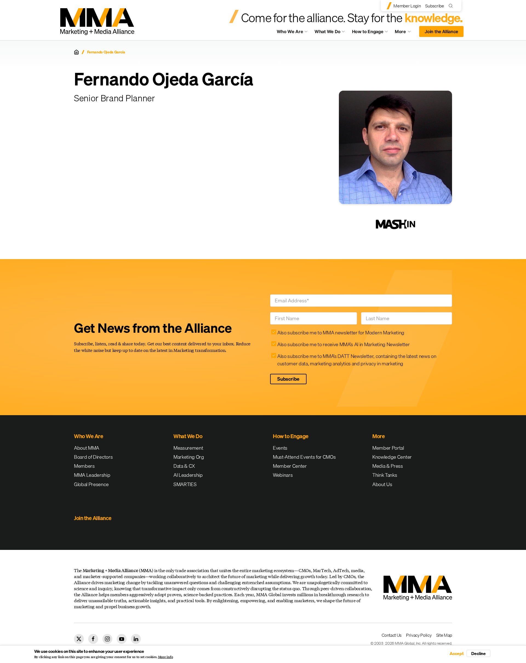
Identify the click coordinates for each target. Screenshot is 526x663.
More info (165, 657)
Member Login (407, 5)
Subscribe (434, 5)
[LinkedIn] (136, 639)
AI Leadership (188, 475)
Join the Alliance (441, 31)
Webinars (283, 475)
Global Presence (91, 484)
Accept (457, 653)
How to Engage (368, 31)
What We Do (328, 31)
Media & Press (387, 466)
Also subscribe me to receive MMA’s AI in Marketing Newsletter (343, 344)
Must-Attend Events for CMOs (304, 457)
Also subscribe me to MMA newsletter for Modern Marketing (340, 333)
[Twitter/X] (79, 639)
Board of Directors (93, 457)
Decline (478, 653)
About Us (382, 484)
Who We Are (290, 31)
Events (280, 448)
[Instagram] (107, 639)
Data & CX (184, 466)
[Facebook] (93, 639)
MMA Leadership (92, 475)
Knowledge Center (392, 457)
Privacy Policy (419, 635)
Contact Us (392, 635)
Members (84, 466)
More (405, 33)
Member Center (290, 466)
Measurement (188, 448)
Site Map (444, 635)
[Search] (451, 5)
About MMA (86, 448)
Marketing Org (188, 457)
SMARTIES (184, 484)
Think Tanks (384, 475)
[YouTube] (122, 639)
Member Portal (388, 448)
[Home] (76, 52)
